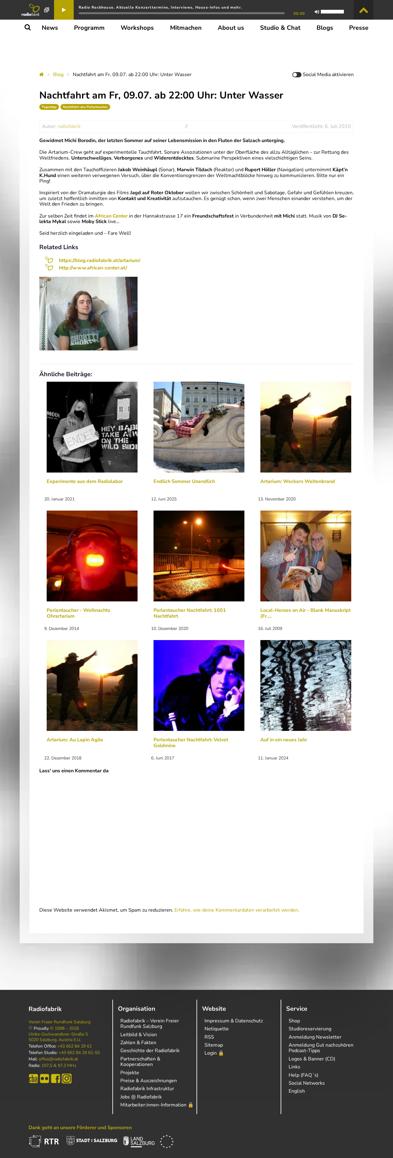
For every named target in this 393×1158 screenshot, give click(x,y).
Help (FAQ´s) (303, 1075)
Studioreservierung (310, 1028)
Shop (294, 1020)
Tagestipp (49, 107)
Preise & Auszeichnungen (148, 1080)
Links (294, 1066)
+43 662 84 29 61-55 (79, 1053)
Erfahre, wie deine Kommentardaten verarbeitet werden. (236, 910)
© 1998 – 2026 (64, 1028)
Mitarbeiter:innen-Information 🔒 (157, 1105)
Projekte (129, 1072)
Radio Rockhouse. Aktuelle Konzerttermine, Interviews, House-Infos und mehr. (160, 7)
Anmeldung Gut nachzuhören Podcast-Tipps (321, 1048)
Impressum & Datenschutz (233, 1020)
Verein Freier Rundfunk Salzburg (60, 1022)
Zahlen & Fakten (138, 1042)
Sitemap (213, 1045)
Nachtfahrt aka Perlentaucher (85, 107)
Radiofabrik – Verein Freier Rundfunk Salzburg (149, 1023)
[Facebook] (55, 1078)
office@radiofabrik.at (58, 1059)
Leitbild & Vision (138, 1034)
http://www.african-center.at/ (93, 267)
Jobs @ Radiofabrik (141, 1097)
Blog (58, 74)
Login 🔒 (214, 1053)
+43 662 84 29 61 (74, 1046)
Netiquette (216, 1028)
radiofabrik (69, 126)
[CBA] (33, 1078)
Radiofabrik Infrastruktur (147, 1088)
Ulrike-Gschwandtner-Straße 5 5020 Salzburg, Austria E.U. (58, 1037)
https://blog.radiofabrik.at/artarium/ (99, 260)
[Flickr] (44, 1078)
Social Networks (307, 1083)
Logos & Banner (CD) (312, 1059)
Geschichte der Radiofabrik (150, 1050)
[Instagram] (67, 1078)
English (297, 1091)
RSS (209, 1037)
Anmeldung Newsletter (315, 1037)
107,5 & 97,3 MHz (58, 1065)
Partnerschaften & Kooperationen (140, 1062)
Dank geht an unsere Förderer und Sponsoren (80, 1127)
